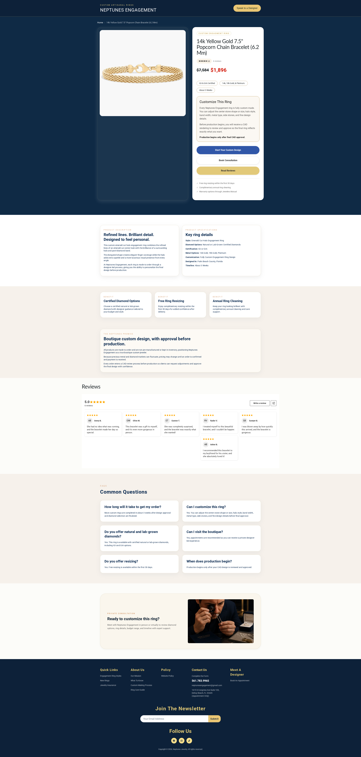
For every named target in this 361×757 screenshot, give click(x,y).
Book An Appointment (239, 680)
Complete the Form (200, 676)
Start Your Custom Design (228, 150)
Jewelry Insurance (108, 685)
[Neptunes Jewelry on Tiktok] (189, 740)
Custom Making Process (141, 685)
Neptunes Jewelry (180, 749)
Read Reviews (228, 170)
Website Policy (167, 676)
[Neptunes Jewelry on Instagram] (181, 740)
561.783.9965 (200, 680)
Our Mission (136, 676)
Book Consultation (228, 160)
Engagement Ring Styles (110, 676)
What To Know (137, 680)
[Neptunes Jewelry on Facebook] (174, 740)
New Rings (104, 680)
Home (100, 22)
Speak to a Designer (247, 8)
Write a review (259, 403)
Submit (214, 718)
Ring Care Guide (138, 690)
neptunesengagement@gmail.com (207, 685)
